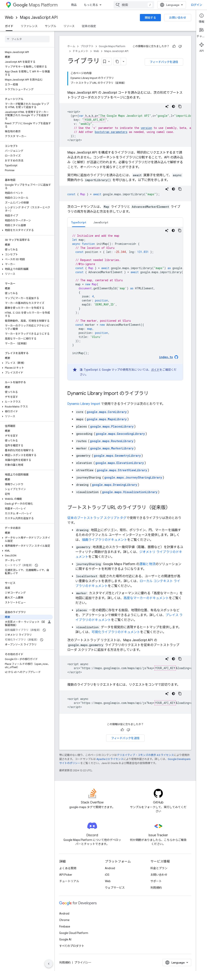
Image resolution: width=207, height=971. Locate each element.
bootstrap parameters (111, 132)
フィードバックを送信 (164, 62)
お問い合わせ (177, 17)
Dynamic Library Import (83, 404)
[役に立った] (174, 46)
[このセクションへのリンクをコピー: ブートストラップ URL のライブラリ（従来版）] (175, 507)
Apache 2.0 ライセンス (109, 759)
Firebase (64, 926)
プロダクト (87, 46)
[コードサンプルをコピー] (180, 106)
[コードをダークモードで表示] (173, 106)
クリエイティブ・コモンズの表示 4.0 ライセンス (145, 755)
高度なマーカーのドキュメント (146, 598)
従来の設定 (89, 26)
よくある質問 (67, 868)
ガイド (9, 26)
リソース (69, 26)
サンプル (50, 26)
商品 (74, 5)
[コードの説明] (167, 106)
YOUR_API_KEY (94, 120)
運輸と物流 (147, 564)
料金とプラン (158, 868)
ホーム (71, 46)
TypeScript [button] (78, 222)
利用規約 (156, 887)
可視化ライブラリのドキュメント (116, 632)
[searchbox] (27, 39)
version (146, 128)
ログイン (196, 4)
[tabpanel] (125, 303)
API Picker (65, 874)
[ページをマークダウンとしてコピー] (117, 61)
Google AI (65, 939)
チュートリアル (69, 881)
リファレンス (29, 26)
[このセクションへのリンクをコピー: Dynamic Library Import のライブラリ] (153, 393)
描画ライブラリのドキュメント (104, 540)
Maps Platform (43, 5)
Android (110, 868)
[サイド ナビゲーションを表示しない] (49, 964)
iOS (107, 874)
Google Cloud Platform (73, 933)
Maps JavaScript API (39, 17)
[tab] (79, 222)
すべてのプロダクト (71, 946)
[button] (26, 230)
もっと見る (91, 5)
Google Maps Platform (112, 46)
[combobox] (134, 4)
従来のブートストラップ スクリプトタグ (96, 518)
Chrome (64, 920)
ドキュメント (80, 51)
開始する (150, 17)
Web (9, 17)
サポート (156, 881)
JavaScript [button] (100, 222)
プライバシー (82, 962)
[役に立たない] (180, 46)
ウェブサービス (115, 887)
